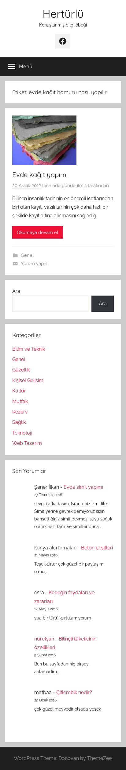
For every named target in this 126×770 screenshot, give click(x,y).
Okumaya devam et (37, 232)
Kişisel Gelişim (27, 380)
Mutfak (20, 401)
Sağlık (19, 422)
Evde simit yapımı (83, 487)
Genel (27, 255)
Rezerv (20, 412)
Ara (16, 291)
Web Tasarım (27, 443)
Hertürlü (63, 13)
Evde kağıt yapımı (40, 174)
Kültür (19, 391)
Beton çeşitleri (97, 548)
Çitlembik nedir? (74, 692)
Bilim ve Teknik (28, 349)
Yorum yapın (34, 263)
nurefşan (44, 639)
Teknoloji (22, 433)
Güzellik (21, 370)
